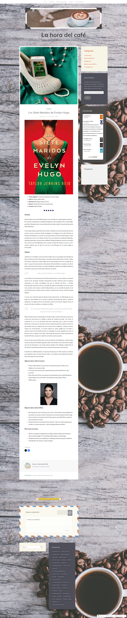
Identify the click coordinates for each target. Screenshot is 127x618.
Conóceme (51, 1)
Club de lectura (56, 560)
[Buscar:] (32, 547)
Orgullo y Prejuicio (56, 588)
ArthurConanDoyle (64, 554)
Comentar (67, 530)
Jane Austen (64, 574)
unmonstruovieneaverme (58, 605)
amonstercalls (55, 554)
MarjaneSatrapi (56, 585)
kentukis (54, 577)
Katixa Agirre (86, 117)
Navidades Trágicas (49, 493)
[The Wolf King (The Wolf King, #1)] (101, 147)
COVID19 (69, 560)
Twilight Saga (55, 602)
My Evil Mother (87, 149)
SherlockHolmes (67, 596)
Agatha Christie (65, 552)
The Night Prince (87, 138)
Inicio (45, 1)
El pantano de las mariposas (59, 563)
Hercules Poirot (56, 574)
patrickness (65, 588)
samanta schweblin (57, 596)
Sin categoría (87, 67)
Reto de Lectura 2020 (62, 1)
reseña (51, 475)
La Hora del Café (42, 464)
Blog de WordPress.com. (63, 615)
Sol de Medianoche (57, 599)
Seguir (87, 97)
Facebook (88, 169)
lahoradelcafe (61, 577)
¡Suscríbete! (89, 78)
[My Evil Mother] (101, 152)
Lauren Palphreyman (87, 140)
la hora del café (56, 579)
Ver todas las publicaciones (40, 466)
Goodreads (54, 568)
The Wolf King (87, 144)
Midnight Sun (64, 585)
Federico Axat (66, 565)
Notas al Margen (79, 1)
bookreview (55, 557)
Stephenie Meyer (67, 599)
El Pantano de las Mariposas (49, 486)
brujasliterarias (62, 557)
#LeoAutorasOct (56, 552)
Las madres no (87, 115)
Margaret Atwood (87, 151)
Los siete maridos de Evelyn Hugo (40, 475)
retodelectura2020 (56, 593)
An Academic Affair (88, 121)
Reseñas (71, 1)
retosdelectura (66, 593)
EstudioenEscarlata (57, 565)
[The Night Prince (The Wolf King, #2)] (101, 141)
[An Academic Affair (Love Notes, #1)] (101, 124)
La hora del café (63, 34)
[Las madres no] (101, 118)
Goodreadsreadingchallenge (59, 571)
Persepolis (54, 591)
